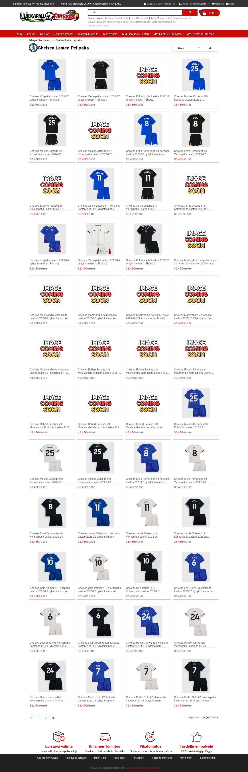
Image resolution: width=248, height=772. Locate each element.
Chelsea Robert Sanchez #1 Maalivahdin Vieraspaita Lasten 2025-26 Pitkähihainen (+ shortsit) (99, 425)
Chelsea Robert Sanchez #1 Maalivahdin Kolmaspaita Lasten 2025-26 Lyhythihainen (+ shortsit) (194, 371)
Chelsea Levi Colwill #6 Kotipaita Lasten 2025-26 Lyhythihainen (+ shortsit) (193, 589)
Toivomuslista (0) (201, 3)
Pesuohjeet (138, 757)
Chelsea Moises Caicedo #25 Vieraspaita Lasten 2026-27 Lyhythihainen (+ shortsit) (46, 152)
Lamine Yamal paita (118, 21)
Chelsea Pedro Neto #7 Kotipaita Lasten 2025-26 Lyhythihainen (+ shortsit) (97, 698)
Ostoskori (219, 3)
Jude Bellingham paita (163, 21)
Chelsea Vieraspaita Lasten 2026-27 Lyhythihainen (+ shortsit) (99, 98)
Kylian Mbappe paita (161, 17)
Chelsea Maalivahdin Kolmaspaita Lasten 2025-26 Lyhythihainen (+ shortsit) (97, 316)
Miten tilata (100, 757)
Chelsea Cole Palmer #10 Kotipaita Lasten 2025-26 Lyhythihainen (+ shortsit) (50, 589)
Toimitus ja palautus (76, 757)
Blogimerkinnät (208, 757)
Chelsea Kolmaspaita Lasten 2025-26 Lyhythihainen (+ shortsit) (147, 261)
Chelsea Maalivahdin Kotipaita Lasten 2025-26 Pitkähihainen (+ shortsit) (147, 316)
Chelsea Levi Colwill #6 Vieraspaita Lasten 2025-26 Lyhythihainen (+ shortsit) (50, 644)
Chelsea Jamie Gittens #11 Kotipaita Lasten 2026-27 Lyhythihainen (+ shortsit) (99, 207)
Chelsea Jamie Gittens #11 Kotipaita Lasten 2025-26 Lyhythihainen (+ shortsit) (99, 535)
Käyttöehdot (186, 757)
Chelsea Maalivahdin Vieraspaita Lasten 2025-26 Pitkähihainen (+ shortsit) (193, 316)
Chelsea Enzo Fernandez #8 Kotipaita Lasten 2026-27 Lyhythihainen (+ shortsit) (148, 152)
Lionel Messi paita (140, 17)
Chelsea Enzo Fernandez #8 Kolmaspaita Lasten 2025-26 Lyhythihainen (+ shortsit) (46, 535)
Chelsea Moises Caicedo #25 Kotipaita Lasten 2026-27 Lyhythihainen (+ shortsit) (191, 98)
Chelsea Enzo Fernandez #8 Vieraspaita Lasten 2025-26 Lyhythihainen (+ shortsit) (190, 480)
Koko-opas (119, 757)
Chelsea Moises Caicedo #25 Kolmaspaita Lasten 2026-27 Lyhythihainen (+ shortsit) (94, 152)
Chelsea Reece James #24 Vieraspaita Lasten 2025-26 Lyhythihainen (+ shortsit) (190, 644)
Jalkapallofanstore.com (41, 40)
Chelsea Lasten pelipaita (69, 40)
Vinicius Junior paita (98, 25)
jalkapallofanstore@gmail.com (161, 3)
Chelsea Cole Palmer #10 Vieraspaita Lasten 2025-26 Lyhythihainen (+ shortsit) (99, 589)
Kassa (231, 3)
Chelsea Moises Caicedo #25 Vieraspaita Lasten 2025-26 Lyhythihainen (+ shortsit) (46, 480)
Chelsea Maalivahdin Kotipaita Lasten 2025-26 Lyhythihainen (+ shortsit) (195, 261)
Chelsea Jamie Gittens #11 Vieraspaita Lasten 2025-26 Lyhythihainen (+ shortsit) (142, 535)
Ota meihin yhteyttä (47, 757)
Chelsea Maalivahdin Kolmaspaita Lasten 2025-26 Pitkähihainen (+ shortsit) (49, 371)
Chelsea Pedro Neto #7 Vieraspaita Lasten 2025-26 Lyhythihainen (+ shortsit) (146, 698)
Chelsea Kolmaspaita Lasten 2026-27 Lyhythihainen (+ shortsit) (147, 98)
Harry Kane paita (181, 17)
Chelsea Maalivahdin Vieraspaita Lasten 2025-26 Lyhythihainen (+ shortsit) (49, 316)
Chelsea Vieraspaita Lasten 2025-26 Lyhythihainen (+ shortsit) (99, 261)
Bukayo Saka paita (97, 21)
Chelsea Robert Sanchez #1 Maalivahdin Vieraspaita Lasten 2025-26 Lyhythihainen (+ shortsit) (147, 371)
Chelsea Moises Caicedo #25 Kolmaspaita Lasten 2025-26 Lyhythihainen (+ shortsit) (94, 480)
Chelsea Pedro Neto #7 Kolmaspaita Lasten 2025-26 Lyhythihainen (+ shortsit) (195, 698)
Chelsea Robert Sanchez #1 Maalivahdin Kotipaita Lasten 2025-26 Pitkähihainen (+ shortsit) (51, 425)
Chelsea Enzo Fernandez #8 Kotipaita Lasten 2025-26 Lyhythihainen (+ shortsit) (148, 480)
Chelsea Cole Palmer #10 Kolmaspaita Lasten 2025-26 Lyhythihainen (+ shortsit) (142, 589)
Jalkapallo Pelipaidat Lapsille (143, 767)
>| (53, 717)
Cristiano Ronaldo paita (117, 17)
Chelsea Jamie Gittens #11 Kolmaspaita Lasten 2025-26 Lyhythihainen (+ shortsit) (190, 535)
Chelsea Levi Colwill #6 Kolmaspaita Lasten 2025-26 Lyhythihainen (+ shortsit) (98, 644)
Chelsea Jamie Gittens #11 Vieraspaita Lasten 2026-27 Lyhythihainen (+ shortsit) (142, 207)
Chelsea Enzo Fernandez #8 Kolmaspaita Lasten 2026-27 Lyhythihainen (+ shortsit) (46, 207)
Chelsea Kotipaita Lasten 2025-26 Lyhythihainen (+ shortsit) (49, 261)
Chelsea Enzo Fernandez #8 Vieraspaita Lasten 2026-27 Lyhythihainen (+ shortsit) (190, 152)
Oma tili (184, 3)
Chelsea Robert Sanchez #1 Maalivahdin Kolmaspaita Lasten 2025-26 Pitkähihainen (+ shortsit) (145, 425)
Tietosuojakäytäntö (162, 757)
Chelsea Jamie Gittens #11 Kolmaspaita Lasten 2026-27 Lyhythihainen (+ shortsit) (190, 207)
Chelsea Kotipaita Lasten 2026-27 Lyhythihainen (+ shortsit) (49, 98)
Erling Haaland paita (140, 21)
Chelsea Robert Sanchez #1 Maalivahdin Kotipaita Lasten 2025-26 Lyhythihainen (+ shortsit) (99, 371)
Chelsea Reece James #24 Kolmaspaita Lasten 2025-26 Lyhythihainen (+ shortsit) (46, 698)
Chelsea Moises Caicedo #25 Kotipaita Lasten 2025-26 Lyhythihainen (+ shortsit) (191, 425)
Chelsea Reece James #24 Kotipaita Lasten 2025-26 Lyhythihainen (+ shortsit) (147, 644)
